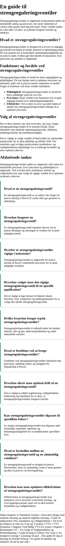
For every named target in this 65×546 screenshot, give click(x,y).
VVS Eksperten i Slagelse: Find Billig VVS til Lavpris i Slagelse (31, 525)
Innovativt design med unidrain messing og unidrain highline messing (32, 516)
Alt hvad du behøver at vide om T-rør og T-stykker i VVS (31, 522)
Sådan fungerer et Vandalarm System (19, 515)
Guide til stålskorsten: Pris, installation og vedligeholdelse (30, 519)
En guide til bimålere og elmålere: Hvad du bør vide (28, 540)
